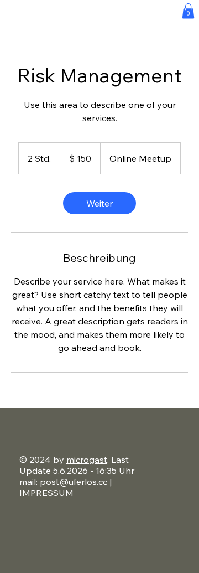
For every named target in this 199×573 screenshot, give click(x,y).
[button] (188, 10)
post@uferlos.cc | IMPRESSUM (65, 487)
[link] (99, 203)
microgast (86, 459)
